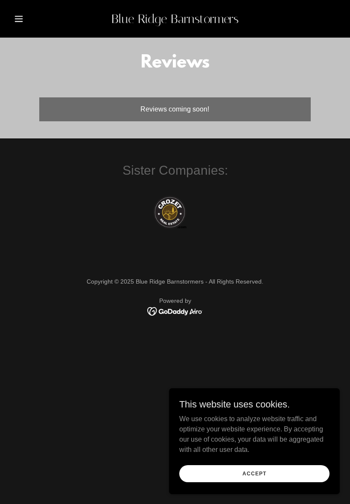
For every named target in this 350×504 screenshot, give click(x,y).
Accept (254, 473)
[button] (35, 18)
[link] (175, 20)
